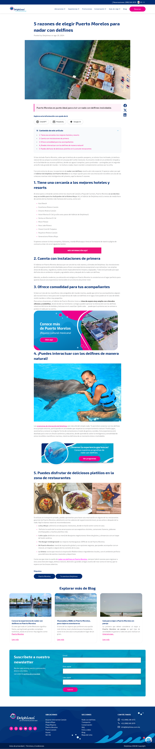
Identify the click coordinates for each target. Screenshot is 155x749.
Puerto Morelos (44, 576)
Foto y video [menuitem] (86, 730)
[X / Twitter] (30, 728)
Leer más (15, 639)
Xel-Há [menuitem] (48, 735)
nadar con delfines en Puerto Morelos (72, 559)
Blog (125, 9)
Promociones (87, 9)
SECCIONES (86, 714)
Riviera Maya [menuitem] (50, 722)
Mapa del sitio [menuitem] (87, 735)
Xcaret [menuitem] (48, 732)
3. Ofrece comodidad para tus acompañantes (56, 142)
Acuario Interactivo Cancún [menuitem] (56, 720)
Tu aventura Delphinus (69, 576)
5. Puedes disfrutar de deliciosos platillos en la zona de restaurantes (65, 149)
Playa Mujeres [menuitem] (51, 725)
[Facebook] (11, 728)
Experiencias (73, 9)
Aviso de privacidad (16, 746)
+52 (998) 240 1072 (128, 720)
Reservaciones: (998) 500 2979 (124, 2)
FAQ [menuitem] (83, 727)
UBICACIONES (51, 714)
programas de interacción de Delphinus (52, 426)
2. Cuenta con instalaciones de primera (54, 138)
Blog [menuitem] (83, 732)
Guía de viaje (114, 9)
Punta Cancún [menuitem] (51, 730)
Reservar (137, 9)
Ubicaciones (59, 9)
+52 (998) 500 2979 (128, 723)
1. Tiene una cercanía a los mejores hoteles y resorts (59, 135)
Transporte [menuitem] (86, 722)
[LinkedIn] (21, 728)
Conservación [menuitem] (87, 725)
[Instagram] (16, 728)
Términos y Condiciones (35, 746)
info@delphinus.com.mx (130, 727)
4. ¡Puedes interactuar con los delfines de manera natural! (61, 145)
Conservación (99, 9)
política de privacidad (32, 674)
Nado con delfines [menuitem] (88, 720)
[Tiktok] (35, 728)
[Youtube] (25, 728)
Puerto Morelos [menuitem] (52, 727)
